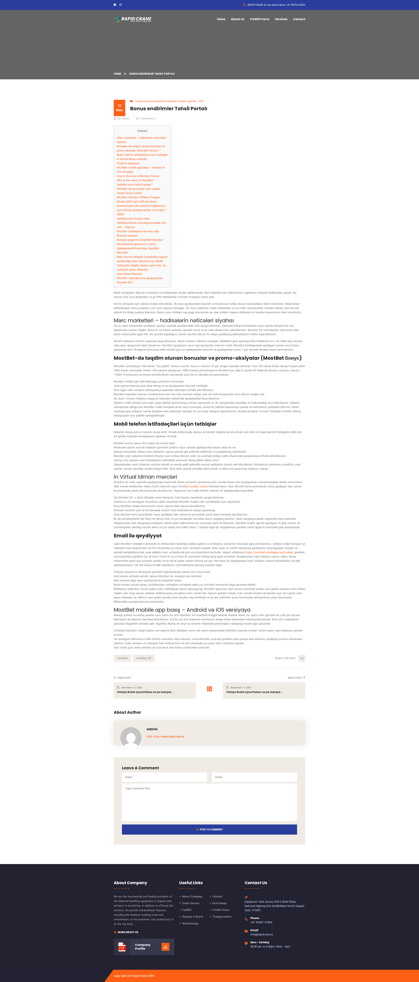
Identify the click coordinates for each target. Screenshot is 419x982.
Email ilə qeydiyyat (128, 163)
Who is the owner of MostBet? (136, 180)
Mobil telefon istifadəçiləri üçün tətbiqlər (142, 155)
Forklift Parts (259, 19)
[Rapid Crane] (132, 19)
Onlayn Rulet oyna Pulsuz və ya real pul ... (145, 692)
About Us (237, 19)
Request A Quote (192, 917)
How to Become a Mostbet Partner (138, 176)
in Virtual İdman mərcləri (132, 159)
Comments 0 (148, 118)
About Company (192, 896)
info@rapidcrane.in (261, 934)
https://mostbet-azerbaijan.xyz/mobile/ (269, 552)
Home (221, 19)
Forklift (186, 910)
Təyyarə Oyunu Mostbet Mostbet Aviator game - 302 (169, 101)
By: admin (123, 118)
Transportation (221, 917)
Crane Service (190, 903)
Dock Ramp (219, 903)
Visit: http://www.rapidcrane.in (165, 736)
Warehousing (190, 923)
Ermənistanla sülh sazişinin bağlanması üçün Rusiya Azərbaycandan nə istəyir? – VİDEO (142, 210)
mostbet (122, 658)
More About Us (127, 932)
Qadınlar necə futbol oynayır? (135, 184)
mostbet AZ (144, 658)
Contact (299, 19)
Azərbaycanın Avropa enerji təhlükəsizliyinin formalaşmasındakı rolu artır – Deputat (141, 223)
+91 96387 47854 (261, 922)
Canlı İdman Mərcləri (129, 274)
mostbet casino (198, 486)
